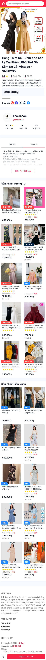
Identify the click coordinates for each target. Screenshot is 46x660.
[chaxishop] (3, 657)
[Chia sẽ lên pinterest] (12, 103)
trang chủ (5, 623)
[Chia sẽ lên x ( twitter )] (20, 103)
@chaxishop (18, 120)
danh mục (5, 630)
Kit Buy (21, 643)
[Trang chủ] (3, 4)
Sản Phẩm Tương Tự (13, 183)
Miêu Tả (34, 144)
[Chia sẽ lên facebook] (16, 103)
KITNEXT (17, 646)
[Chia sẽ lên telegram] (28, 103)
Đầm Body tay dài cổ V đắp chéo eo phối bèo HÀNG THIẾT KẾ (10, 366)
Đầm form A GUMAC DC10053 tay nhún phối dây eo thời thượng (11, 567)
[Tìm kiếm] (41, 4)
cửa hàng (5, 626)
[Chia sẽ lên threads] (24, 103)
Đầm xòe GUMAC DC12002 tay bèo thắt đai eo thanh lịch (11, 528)
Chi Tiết (12, 144)
